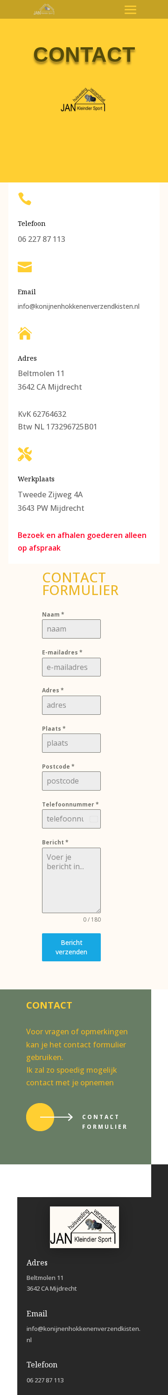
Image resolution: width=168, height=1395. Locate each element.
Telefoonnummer (70, 804)
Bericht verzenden (71, 947)
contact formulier (105, 1121)
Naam (53, 614)
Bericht (55, 842)
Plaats (54, 729)
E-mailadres (62, 652)
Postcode (58, 766)
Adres (53, 690)
